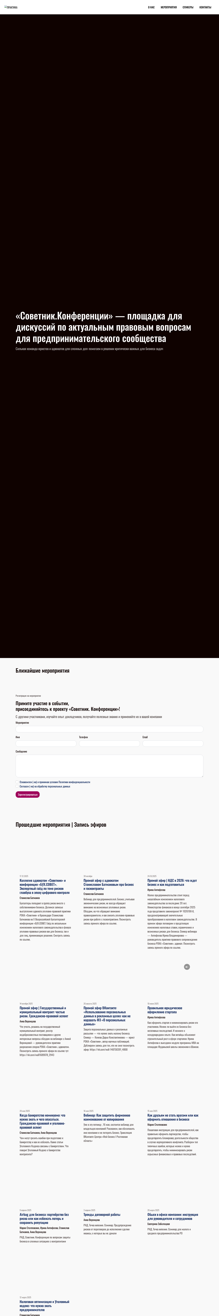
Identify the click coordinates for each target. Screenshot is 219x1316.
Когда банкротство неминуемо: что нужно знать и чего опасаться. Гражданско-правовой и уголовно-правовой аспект (42, 1121)
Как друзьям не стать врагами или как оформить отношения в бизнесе (172, 1117)
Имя (18, 737)
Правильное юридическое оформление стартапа (164, 1009)
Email (145, 737)
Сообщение (21, 751)
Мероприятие (22, 722)
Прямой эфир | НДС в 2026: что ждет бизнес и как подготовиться (172, 882)
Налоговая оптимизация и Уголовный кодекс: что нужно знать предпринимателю (44, 1305)
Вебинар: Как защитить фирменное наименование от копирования (107, 1117)
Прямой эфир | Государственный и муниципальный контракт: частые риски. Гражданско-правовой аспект (44, 1011)
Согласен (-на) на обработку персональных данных (45, 786)
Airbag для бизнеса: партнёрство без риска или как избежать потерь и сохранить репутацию (44, 1218)
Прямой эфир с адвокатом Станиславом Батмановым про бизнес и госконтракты (109, 884)
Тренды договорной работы (102, 1214)
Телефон (83, 737)
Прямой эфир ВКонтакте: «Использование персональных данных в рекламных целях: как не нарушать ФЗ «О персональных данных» (107, 1015)
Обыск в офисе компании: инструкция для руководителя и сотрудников (172, 1216)
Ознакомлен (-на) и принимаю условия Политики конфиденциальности (55, 782)
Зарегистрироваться (28, 794)
